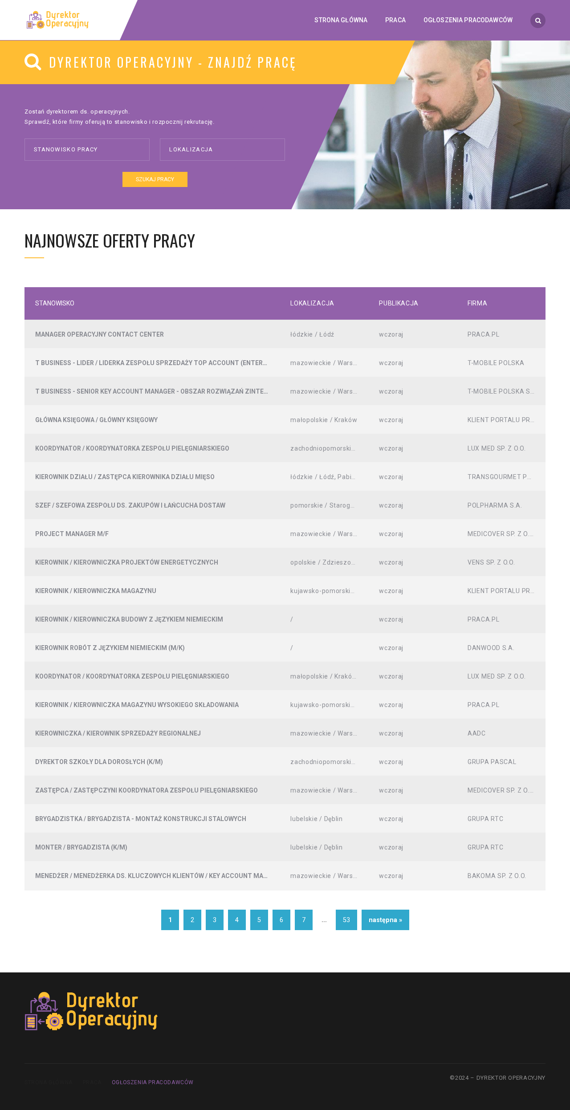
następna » (385, 919)
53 (346, 919)
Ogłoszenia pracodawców (153, 1082)
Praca (92, 1082)
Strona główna (48, 1082)
